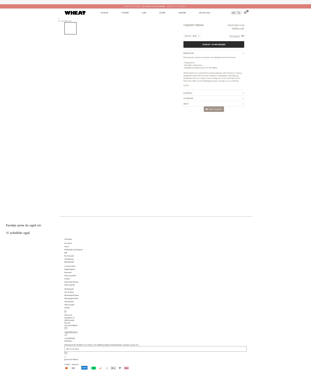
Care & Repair (69, 292)
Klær (144, 13)
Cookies (67, 279)
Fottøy (162, 13)
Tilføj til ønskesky (215, 109)
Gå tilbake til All (66, 21)
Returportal (67, 272)
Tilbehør (182, 13)
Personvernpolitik (70, 275)
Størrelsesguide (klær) (71, 295)
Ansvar (66, 246)
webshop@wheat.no (71, 332)
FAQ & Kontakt (69, 305)
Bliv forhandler (69, 256)
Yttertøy (125, 13)
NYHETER (104, 13)
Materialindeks (69, 301)
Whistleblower (69, 259)
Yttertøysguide (69, 289)
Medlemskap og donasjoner (73, 249)
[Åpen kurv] (245, 12)
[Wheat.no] (75, 13)
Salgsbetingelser (69, 269)
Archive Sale (204, 13)
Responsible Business (71, 282)
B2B (65, 253)
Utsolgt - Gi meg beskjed (213, 44)
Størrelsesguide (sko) (71, 298)
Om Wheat (68, 243)
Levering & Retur (70, 266)
